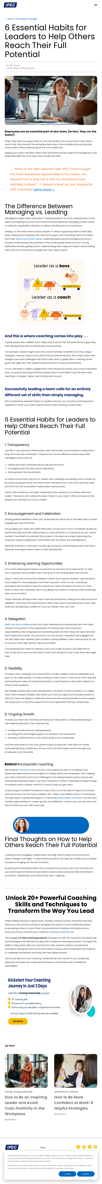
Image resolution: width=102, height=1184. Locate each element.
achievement (61, 1091)
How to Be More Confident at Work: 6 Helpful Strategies (73, 1103)
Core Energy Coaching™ (69, 797)
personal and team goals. (29, 238)
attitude (73, 1091)
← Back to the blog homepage (21, 18)
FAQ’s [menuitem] (42, 1147)
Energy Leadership (23, 1091)
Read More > (11, 1119)
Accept (67, 1174)
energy (8, 1091)
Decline (86, 1174)
